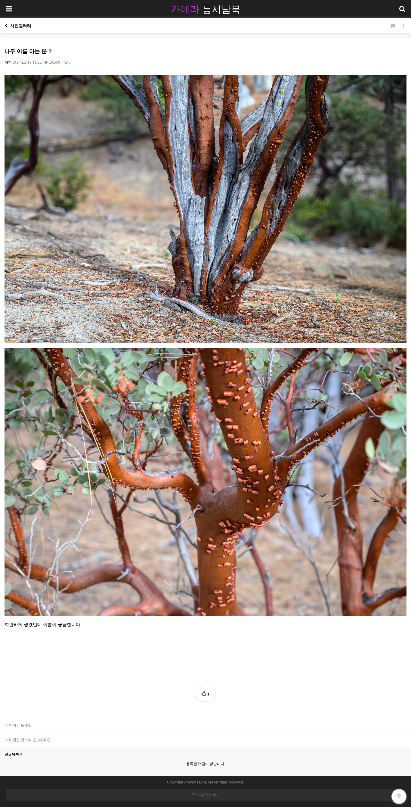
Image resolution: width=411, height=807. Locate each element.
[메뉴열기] (9, 9)
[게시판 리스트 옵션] (403, 25)
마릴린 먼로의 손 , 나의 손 (29, 740)
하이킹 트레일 (20, 725)
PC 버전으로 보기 (205, 795)
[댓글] (392, 25)
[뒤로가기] (6, 25)
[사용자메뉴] (402, 9)
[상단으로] (398, 796)
